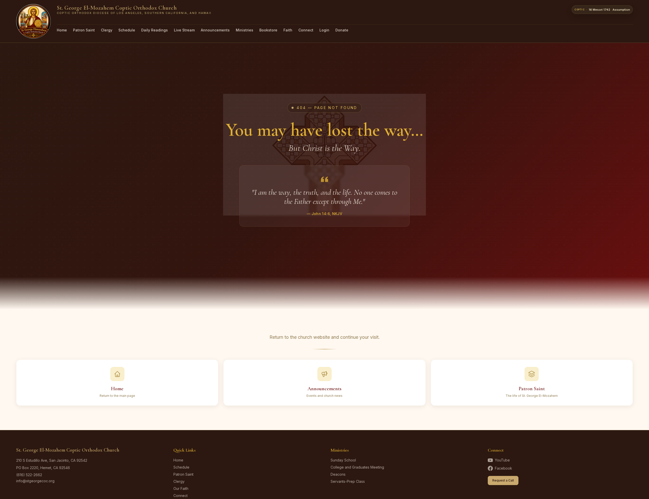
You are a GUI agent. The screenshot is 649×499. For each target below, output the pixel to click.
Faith (287, 30)
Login (324, 30)
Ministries (244, 30)
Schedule (126, 30)
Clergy (106, 30)
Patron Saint (84, 30)
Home (62, 30)
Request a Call (503, 480)
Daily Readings (154, 30)
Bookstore (268, 30)
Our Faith (180, 488)
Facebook (503, 468)
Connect (305, 30)
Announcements (215, 30)
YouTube (502, 460)
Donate (341, 30)
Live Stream (184, 30)
